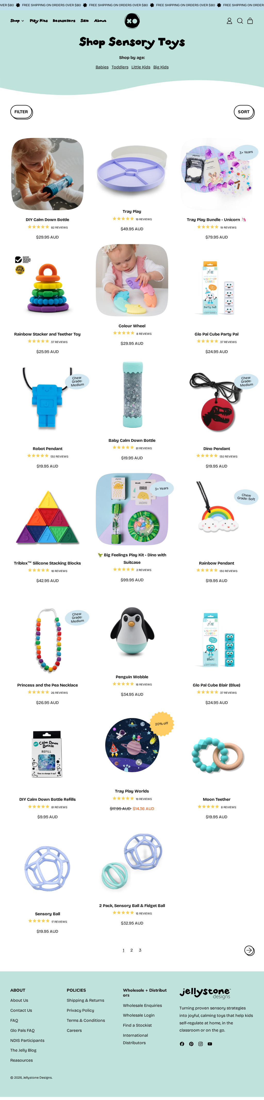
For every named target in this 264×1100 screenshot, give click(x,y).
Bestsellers (64, 21)
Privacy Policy (80, 1010)
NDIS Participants (27, 1040)
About (100, 21)
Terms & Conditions (86, 1020)
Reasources (21, 1060)
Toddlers (120, 67)
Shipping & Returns (85, 1000)
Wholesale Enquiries (142, 1005)
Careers (74, 1030)
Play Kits (39, 21)
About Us (19, 1000)
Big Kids (161, 67)
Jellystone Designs (37, 1077)
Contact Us (21, 1010)
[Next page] (249, 950)
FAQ (14, 1020)
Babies (102, 67)
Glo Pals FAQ (22, 1030)
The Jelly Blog (23, 1050)
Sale (84, 21)
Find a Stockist (137, 1025)
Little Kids (140, 67)
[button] (239, 20)
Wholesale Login (139, 1015)
